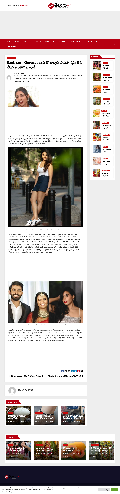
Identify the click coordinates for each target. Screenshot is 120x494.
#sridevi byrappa (47, 79)
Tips (97, 41)
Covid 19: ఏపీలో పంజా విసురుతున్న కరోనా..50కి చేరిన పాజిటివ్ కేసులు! (73, 418)
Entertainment (11, 58)
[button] (114, 44)
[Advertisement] (60, 25)
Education (49, 41)
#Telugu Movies (59, 79)
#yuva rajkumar (71, 79)
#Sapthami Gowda (20, 79)
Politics (37, 41)
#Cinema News (32, 76)
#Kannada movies (62, 76)
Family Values (76, 41)
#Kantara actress (76, 76)
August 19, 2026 (71, 453)
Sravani (23, 421)
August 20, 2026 (16, 453)
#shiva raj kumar (34, 79)
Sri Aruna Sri (20, 73)
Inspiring (62, 41)
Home (9, 41)
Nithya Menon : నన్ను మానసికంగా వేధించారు (26, 376)
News (17, 41)
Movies (27, 41)
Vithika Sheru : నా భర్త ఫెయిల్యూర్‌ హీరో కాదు (64, 376)
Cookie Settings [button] (104, 490)
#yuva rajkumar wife (21, 81)
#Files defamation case (46, 76)
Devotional (12, 46)
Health (89, 41)
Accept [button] (114, 490)
